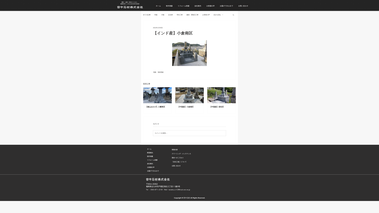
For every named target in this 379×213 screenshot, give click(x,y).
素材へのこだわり (178, 157)
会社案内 (150, 163)
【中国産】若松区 (217, 107)
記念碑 (170, 15)
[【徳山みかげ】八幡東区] (157, 95)
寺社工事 (180, 15)
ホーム (149, 149)
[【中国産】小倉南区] (189, 95)
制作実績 (160, 72)
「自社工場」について (179, 162)
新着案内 (150, 152)
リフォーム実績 (152, 160)
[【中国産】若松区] (221, 95)
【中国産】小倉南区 (186, 107)
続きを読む (217, 15)
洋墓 (162, 15)
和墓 (155, 15)
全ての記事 (147, 15)
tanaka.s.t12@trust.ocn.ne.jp (179, 189)
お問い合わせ (176, 166)
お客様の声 (206, 15)
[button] (233, 15)
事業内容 (175, 149)
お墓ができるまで (153, 171)
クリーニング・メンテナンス (181, 153)
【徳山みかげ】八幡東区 (155, 107)
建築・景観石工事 (192, 15)
